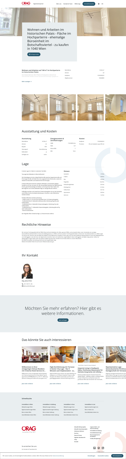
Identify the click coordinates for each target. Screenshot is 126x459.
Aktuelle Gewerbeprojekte (80, 429)
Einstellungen (91, 455)
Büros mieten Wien (26, 412)
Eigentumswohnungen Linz (91, 407)
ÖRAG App (77, 4)
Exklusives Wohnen (79, 431)
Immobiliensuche (89, 4)
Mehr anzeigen (26, 81)
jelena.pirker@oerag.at (29, 286)
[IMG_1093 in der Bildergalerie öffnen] (35, 107)
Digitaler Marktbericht (79, 437)
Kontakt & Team (67, 4)
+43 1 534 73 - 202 (28, 284)
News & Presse (78, 435)
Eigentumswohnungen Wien (29, 409)
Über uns (58, 4)
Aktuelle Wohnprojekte (80, 427)
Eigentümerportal (38, 4)
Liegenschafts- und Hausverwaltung (94, 427)
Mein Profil (99, 3)
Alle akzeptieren (117, 456)
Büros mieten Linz (89, 409)
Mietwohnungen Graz (69, 407)
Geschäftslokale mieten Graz (71, 415)
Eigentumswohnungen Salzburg (51, 409)
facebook (98, 448)
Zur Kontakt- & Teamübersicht (29, 449)
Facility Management (95, 438)
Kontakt (76, 441)
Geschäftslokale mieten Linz (92, 412)
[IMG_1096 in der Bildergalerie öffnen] (63, 107)
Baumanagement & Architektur (95, 435)
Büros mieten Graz (68, 412)
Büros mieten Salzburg (48, 412)
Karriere (76, 433)
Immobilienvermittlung (96, 430)
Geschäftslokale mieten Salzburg (51, 415)
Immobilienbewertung (95, 432)
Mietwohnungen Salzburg (49, 407)
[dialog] (63, 456)
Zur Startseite (26, 4)
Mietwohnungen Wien (27, 407)
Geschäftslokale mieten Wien (29, 415)
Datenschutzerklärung (58, 456)
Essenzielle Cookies (103, 456)
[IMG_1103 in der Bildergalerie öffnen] (90, 107)
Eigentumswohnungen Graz (71, 409)
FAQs (75, 439)
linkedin (94, 448)
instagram (103, 448)
